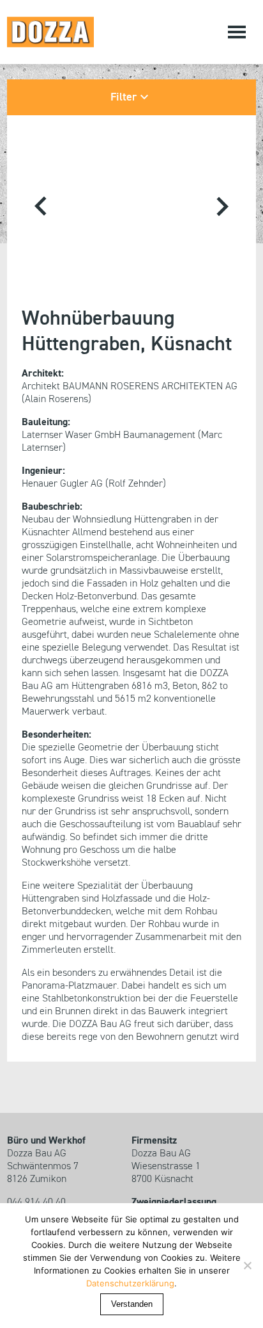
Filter (123, 97)
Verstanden (132, 1304)
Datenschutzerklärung (130, 1283)
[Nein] (247, 1265)
